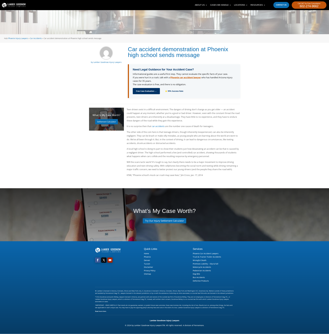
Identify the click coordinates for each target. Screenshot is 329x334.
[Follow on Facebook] (97, 260)
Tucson (147, 264)
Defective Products (201, 281)
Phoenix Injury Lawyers (18, 38)
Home (146, 253)
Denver (147, 260)
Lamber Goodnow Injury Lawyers (107, 62)
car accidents (158, 126)
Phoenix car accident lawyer (185, 77)
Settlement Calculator (106, 121)
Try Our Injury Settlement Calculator (164, 220)
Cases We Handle (219, 5)
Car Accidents (36, 38)
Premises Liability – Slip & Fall (205, 264)
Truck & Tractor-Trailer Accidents (207, 257)
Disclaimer (148, 267)
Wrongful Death (199, 260)
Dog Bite (196, 274)
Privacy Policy (149, 270)
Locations (239, 5)
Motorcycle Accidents (202, 267)
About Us (200, 5)
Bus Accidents (199, 277)
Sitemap (147, 274)
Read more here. (100, 311)
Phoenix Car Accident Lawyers (205, 253)
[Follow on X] (103, 260)
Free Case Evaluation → (146, 91)
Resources (256, 5)
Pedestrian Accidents (202, 270)
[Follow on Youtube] (110, 260)
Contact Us (281, 5)
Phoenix (147, 257)
